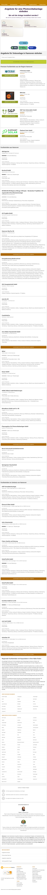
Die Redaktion (20, 868)
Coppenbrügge (19, 779)
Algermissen (4, 752)
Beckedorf (19, 737)
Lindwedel (19, 725)
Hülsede (18, 744)
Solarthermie (23, 4)
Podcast (18, 870)
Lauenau (18, 720)
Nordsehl (34, 776)
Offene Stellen (35, 874)
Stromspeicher (13, 4)
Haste (3, 774)
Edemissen (35, 739)
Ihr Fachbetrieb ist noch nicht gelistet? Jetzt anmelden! (23, 654)
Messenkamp (19, 722)
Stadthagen (35, 769)
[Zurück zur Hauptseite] (8, 867)
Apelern (18, 747)
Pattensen (3, 737)
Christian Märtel (35, 683)
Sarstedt (3, 747)
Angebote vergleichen (6, 858)
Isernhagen (3, 732)
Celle (34, 734)
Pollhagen (34, 771)
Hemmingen (4, 717)
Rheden (34, 737)
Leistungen (34, 868)
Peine (34, 722)
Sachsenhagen (35, 725)
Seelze (3, 727)
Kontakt (34, 880)
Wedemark (3, 754)
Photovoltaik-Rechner (21, 873)
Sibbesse (34, 766)
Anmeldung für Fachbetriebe (38, 870)
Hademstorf (35, 779)
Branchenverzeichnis (21, 877)
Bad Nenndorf (4, 781)
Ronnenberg (4, 725)
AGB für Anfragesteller (37, 877)
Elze (18, 734)
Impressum (34, 881)
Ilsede (18, 776)
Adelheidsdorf (19, 727)
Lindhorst (19, 759)
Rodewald (34, 747)
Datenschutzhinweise (36, 876)
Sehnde (3, 742)
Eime (34, 732)
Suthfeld (3, 776)
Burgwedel (3, 749)
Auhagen (18, 754)
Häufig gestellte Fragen (7, 861)
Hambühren (19, 764)
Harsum (3, 769)
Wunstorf (3, 766)
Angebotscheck (33, 4)
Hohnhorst (19, 717)
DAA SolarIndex (20, 871)
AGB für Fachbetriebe (36, 878)
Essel (34, 754)
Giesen (3, 764)
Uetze (18, 769)
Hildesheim (19, 739)
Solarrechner (42, 4)
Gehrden (3, 734)
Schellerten (19, 774)
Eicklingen (34, 752)
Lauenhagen (35, 744)
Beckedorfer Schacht (20, 742)
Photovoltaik (4, 4)
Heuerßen (19, 766)
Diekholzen (35, 720)
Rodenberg (19, 732)
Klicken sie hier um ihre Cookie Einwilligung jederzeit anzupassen (11, 889)
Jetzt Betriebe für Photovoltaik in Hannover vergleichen (23, 254)
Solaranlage (25, 661)
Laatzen (3, 720)
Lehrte (3, 739)
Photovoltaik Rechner (6, 855)
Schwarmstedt (19, 771)
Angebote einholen (6, 852)
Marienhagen (35, 774)
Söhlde (34, 749)
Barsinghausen (4, 759)
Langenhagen (4, 722)
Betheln (18, 749)
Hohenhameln (4, 779)
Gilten (34, 764)
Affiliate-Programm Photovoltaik (36, 872)
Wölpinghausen (35, 727)
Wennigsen (4, 744)
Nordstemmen (4, 771)
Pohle (18, 752)
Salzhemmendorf (36, 742)
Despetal (18, 781)
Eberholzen (35, 759)
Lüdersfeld (34, 717)
